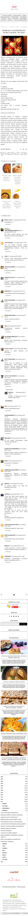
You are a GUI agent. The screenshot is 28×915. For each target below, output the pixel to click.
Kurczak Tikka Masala (6, 830)
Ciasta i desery (7, 15)
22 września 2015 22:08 (16, 483)
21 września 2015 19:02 (19, 242)
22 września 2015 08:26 (20, 348)
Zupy (9, 18)
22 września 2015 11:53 (14, 406)
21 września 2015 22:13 (18, 291)
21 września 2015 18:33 (19, 220)
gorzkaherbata (10, 415)
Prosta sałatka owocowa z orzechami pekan (11, 821)
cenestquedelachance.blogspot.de (14, 517)
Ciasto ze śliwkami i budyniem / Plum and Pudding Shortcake (13, 656)
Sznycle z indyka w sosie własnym (13, 682)
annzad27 (8, 291)
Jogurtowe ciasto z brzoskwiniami (9, 817)
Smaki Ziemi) (17, 92)
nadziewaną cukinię (20, 66)
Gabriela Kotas (10, 277)
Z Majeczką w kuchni (11, 524)
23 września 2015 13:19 (16, 494)
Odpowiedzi (9, 389)
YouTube (3, 20)
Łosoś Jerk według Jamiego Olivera (9, 812)
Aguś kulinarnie (10, 267)
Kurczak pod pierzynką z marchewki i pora (14, 733)
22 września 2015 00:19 (14, 326)
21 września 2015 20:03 (14, 256)
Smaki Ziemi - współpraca (7, 841)
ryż (19, 153)
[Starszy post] (26, 594)
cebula (4, 152)
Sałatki (4, 18)
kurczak (18, 152)
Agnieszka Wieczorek (12, 470)
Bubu (6, 460)
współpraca (23, 154)
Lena (6, 256)
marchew (24, 152)
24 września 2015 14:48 (17, 556)
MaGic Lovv (8, 220)
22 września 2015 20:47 (15, 460)
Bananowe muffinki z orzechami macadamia (12, 815)
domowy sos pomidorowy (8, 112)
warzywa (17, 154)
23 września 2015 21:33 (17, 545)
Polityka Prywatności (20, 20)
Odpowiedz (8, 224)
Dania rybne (15, 17)
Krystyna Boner (10, 300)
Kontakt (10, 20)
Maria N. (7, 545)
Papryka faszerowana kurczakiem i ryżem (11, 819)
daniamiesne (11, 152)
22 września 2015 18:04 (18, 438)
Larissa (7, 494)
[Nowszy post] (1, 594)
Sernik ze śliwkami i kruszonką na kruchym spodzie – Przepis (13, 707)
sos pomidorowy (9, 154)
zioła (2, 155)
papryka (14, 153)
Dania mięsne (17, 15)
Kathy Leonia (9, 348)
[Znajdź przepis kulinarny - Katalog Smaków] (14, 886)
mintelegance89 (10, 535)
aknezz (7, 483)
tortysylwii (8, 242)
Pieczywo (15, 18)
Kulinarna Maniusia (11, 336)
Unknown (8, 556)
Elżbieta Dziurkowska (12, 448)
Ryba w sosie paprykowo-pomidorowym (10, 839)
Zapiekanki (23, 17)
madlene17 (8, 438)
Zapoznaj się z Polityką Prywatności (11, 913)
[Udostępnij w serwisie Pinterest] (26, 150)
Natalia (10, 392)
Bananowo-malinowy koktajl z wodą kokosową (12, 826)
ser (22, 153)
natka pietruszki (6, 153)
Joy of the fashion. (11, 376)
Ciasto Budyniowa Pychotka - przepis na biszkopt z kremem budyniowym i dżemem (13, 758)
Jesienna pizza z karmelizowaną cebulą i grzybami (13, 823)
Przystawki (23, 18)
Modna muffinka (10, 315)
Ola (6, 406)
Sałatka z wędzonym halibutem (8, 828)
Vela (6, 326)
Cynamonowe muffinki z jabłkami (9, 833)
